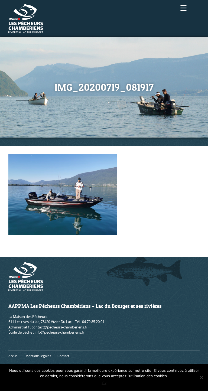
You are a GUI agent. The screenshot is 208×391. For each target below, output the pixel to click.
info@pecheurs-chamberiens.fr (59, 332)
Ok (104, 383)
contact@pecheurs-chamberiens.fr (59, 327)
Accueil (13, 356)
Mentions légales (38, 356)
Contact (63, 356)
